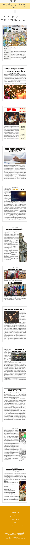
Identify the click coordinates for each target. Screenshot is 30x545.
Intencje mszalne (15, 519)
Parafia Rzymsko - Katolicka (15, 6)
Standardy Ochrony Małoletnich (15, 525)
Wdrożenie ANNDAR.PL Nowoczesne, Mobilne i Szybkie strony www (15, 539)
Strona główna (15, 512)
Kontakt (15, 522)
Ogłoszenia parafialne (15, 516)
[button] (15, 11)
